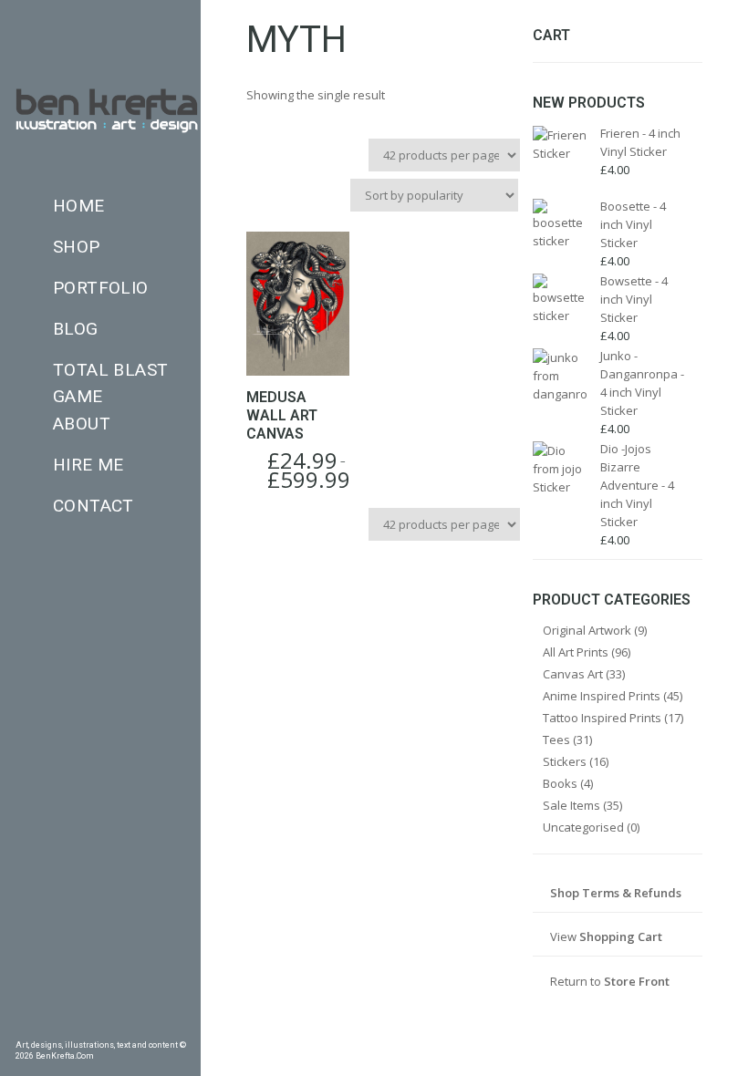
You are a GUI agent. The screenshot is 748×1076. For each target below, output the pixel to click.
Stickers (565, 761)
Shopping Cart (620, 936)
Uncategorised (583, 827)
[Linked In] (178, 1026)
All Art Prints (575, 652)
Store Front (637, 981)
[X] (126, 1026)
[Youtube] (152, 1026)
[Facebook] (22, 1026)
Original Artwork (587, 630)
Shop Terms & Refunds (615, 893)
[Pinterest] (48, 1026)
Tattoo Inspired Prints (602, 717)
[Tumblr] (74, 1026)
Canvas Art (573, 674)
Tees (556, 739)
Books (560, 783)
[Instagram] (100, 1026)
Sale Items (571, 805)
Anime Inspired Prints (601, 696)
